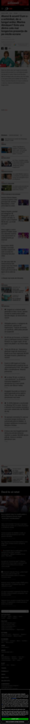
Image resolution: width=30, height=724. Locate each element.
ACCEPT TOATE (15, 719)
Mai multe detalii (14, 698)
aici (2, 704)
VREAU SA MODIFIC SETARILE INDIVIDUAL (15, 721)
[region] (15, 706)
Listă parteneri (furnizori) (5, 716)
